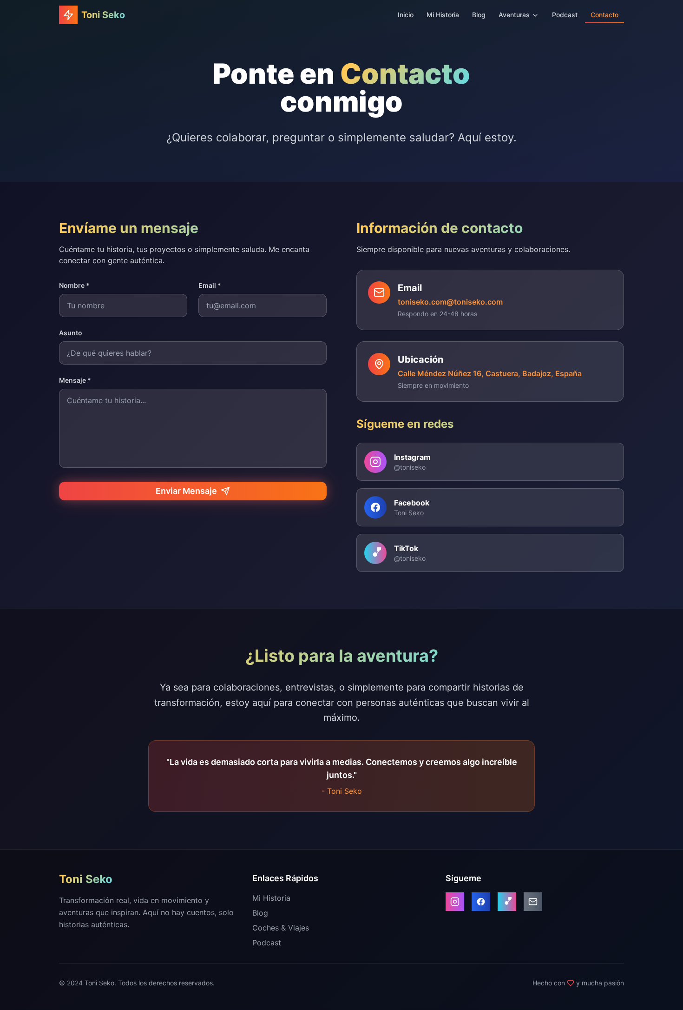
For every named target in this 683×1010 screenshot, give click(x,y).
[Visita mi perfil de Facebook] (481, 901)
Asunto (70, 333)
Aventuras (514, 15)
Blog (479, 15)
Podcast (565, 15)
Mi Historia (443, 15)
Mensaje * (75, 380)
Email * (209, 285)
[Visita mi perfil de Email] (533, 901)
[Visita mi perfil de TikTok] (507, 901)
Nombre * (74, 285)
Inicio (406, 15)
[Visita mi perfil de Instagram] (455, 901)
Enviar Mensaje (186, 491)
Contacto (604, 15)
